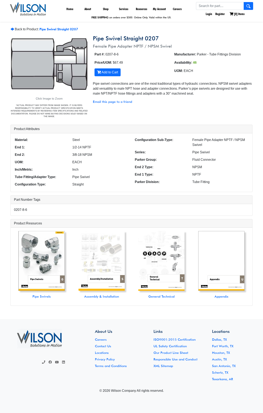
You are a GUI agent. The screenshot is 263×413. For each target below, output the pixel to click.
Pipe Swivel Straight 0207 (58, 29)
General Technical (161, 296)
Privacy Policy (105, 359)
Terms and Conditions (111, 366)
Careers (177, 9)
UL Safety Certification (170, 346)
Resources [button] (141, 9)
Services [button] (123, 9)
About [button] (87, 9)
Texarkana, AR (222, 379)
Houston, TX (221, 353)
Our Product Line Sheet (170, 353)
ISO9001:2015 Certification (174, 339)
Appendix (221, 296)
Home (69, 9)
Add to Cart (109, 72)
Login (208, 14)
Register (220, 14)
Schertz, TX (220, 372)
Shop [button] (105, 9)
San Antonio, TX (224, 366)
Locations (102, 353)
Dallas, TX (219, 339)
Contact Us (103, 346)
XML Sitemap (163, 366)
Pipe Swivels (41, 296)
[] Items (239, 14)
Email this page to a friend (112, 102)
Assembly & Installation (101, 296)
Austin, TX (219, 359)
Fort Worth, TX (222, 346)
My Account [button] (159, 9)
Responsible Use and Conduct (175, 359)
